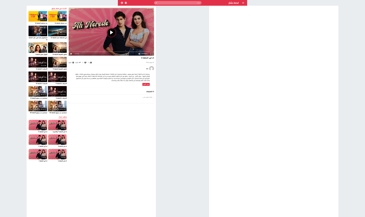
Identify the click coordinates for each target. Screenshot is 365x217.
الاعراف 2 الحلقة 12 (41, 69)
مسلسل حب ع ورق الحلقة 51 (38, 98)
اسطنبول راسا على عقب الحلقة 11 (38, 39)
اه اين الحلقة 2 (62, 161)
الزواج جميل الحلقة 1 (41, 54)
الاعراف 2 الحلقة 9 (61, 98)
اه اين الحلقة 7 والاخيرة (60, 132)
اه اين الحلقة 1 (43, 161)
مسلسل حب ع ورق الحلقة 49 (38, 113)
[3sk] (151, 70)
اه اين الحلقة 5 (62, 146)
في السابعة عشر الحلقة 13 (59, 38)
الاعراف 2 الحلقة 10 (41, 83)
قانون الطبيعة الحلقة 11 (60, 69)
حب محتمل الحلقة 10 (41, 23)
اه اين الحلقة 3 (42, 146)
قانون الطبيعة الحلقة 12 (60, 54)
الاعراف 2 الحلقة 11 (61, 83)
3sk (147, 69)
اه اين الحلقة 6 (42, 132)
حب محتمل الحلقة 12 (61, 23)
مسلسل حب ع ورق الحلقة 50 (58, 113)
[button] (156, 3)
